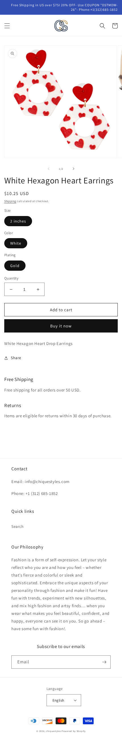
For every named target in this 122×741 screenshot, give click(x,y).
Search (17, 526)
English (58, 700)
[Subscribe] (104, 662)
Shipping (10, 201)
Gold (15, 265)
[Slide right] (73, 168)
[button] (7, 26)
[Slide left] (48, 168)
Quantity (11, 278)
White (15, 243)
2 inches (18, 221)
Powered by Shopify (74, 730)
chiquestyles (53, 730)
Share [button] (16, 357)
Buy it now (61, 326)
